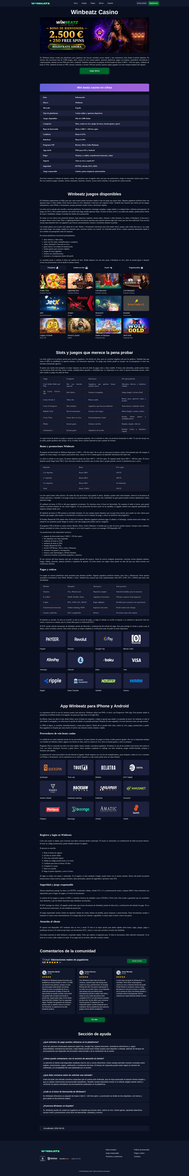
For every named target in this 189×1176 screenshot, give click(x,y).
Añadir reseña (137, 961)
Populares (51, 268)
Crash (107, 268)
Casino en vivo (79, 268)
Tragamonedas (134, 268)
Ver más (94, 1019)
